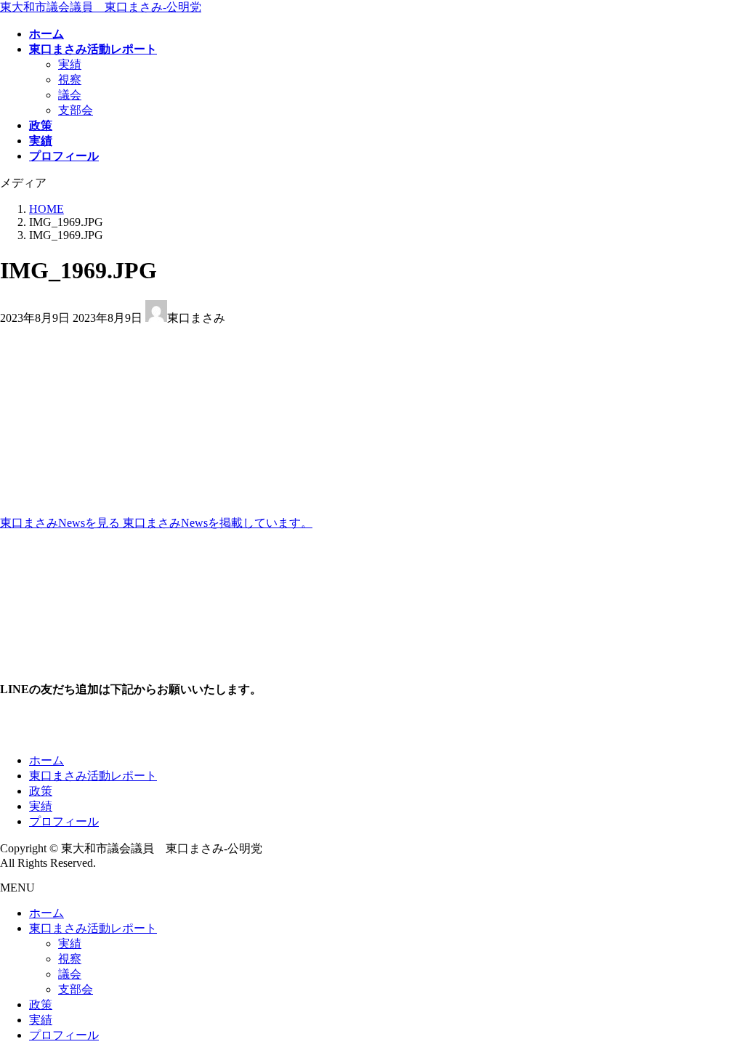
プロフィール (64, 821)
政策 (40, 791)
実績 (69, 64)
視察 (69, 79)
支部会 (75, 110)
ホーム (46, 760)
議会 (69, 95)
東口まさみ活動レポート (93, 775)
